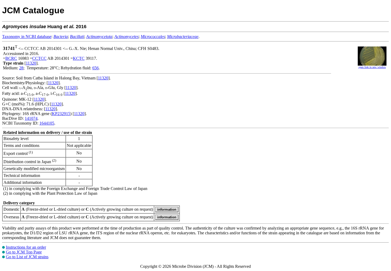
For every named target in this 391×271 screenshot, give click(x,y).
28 (21, 68)
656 (95, 68)
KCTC (79, 58)
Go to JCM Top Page (24, 252)
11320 (31, 63)
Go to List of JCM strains (27, 257)
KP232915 (61, 113)
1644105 (46, 123)
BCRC (11, 58)
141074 (31, 118)
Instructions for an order (26, 247)
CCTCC (39, 58)
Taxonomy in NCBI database (26, 36)
